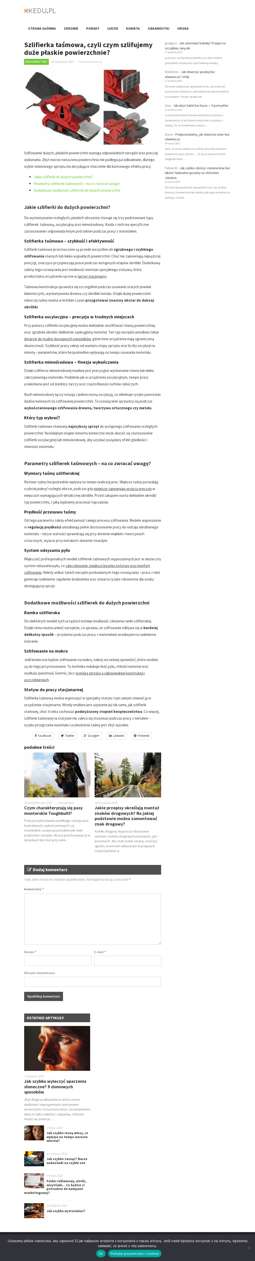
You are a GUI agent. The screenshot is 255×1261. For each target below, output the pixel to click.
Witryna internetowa (39, 973)
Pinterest (143, 736)
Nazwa (30, 952)
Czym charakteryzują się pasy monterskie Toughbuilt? (53, 810)
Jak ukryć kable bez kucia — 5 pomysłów (200, 105)
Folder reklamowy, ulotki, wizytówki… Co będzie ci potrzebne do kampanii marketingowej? (55, 1187)
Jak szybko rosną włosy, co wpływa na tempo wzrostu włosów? (67, 1137)
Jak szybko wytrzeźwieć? (66, 1211)
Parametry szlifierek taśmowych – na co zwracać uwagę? (77, 183)
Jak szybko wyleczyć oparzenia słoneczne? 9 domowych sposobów (55, 1086)
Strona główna (42, 28)
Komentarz (34, 889)
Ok (101, 1254)
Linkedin (118, 736)
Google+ (94, 736)
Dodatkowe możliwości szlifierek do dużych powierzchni (77, 190)
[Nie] (248, 1247)
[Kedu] (55, 12)
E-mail (100, 952)
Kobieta (133, 28)
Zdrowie (71, 28)
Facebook (44, 736)
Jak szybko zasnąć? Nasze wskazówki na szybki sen (67, 1161)
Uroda (183, 28)
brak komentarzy (90, 62)
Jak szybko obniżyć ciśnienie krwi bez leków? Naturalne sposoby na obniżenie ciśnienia (197, 173)
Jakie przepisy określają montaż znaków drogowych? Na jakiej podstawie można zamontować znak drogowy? (127, 816)
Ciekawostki (158, 28)
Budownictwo (36, 62)
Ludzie (112, 28)
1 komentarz (65, 803)
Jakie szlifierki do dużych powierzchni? (63, 176)
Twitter (69, 736)
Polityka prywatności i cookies (135, 1254)
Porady (92, 28)
